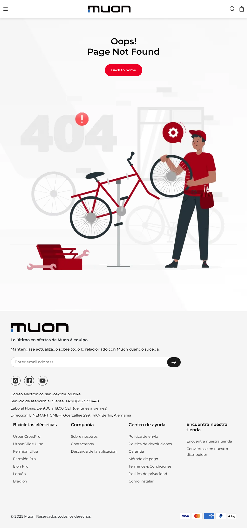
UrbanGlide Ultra (28, 444)
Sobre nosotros (84, 436)
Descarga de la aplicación (94, 451)
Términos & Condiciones (150, 466)
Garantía (136, 451)
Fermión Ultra (25, 451)
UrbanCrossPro (26, 436)
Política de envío (143, 436)
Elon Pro (20, 466)
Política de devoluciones (150, 444)
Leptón (19, 473)
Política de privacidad (148, 473)
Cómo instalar (141, 481)
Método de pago (143, 458)
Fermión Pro (24, 458)
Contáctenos (82, 444)
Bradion (20, 481)
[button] (5, 9)
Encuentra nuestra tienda (209, 441)
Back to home (123, 70)
